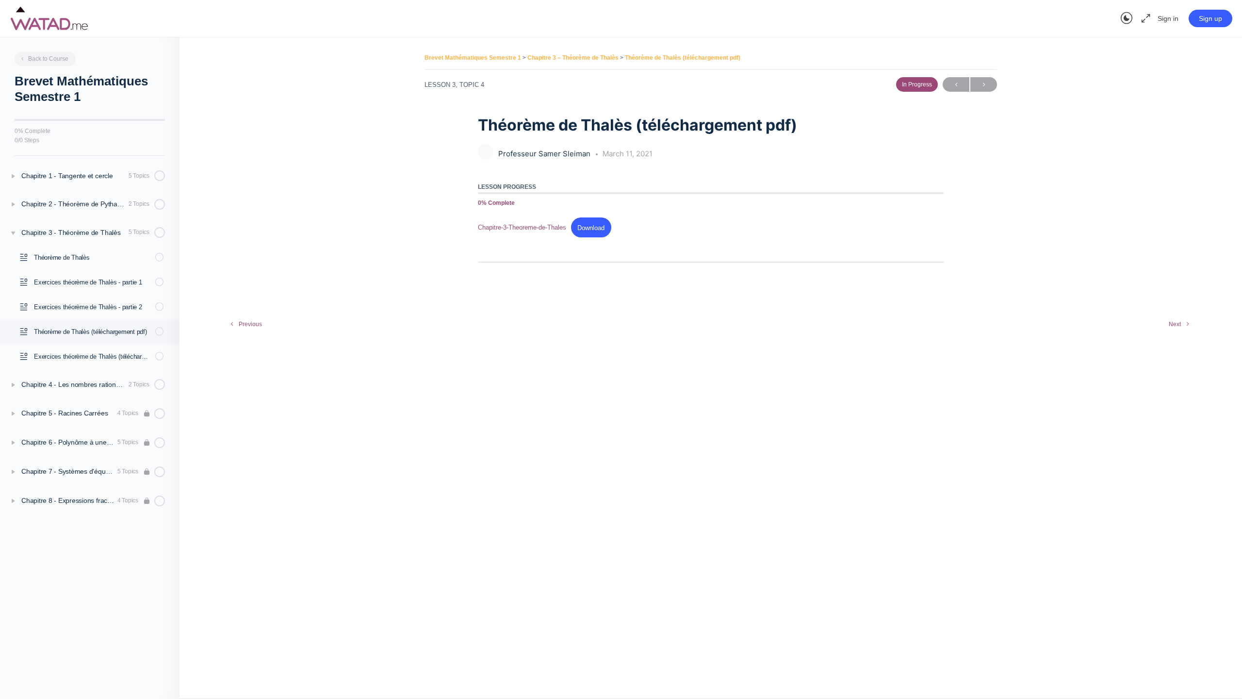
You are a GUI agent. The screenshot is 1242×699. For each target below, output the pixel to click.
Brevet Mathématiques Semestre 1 (474, 57)
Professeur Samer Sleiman (545, 153)
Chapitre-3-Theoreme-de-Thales (522, 228)
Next (983, 84)
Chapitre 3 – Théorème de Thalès (573, 57)
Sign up (1210, 18)
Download (591, 228)
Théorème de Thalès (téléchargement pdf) (682, 57)
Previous (956, 84)
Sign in (1168, 18)
